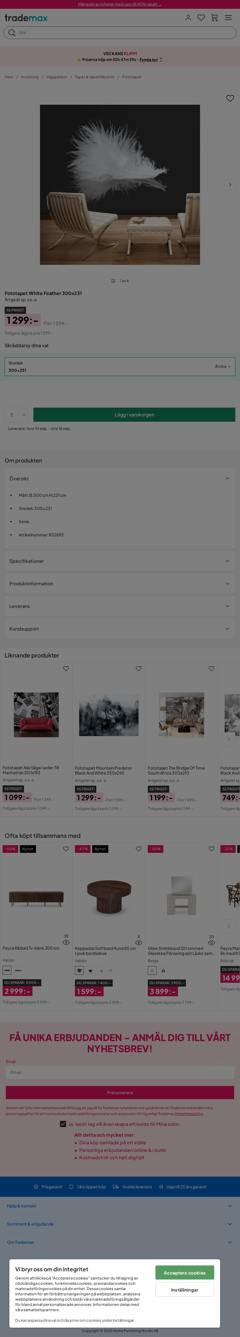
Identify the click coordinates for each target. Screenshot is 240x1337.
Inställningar (184, 1289)
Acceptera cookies (185, 1272)
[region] (114, 1293)
